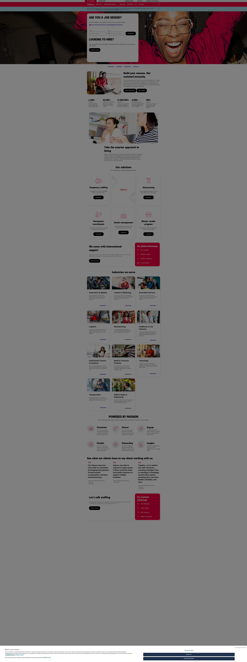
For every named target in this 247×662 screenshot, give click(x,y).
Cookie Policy (10, 655)
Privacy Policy (20, 655)
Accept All (189, 654)
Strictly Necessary (189, 658)
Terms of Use (47, 657)
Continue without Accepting (240, 647)
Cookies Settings (188, 650)
